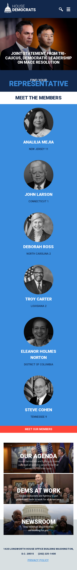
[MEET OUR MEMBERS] (38, 434)
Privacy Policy (38, 560)
